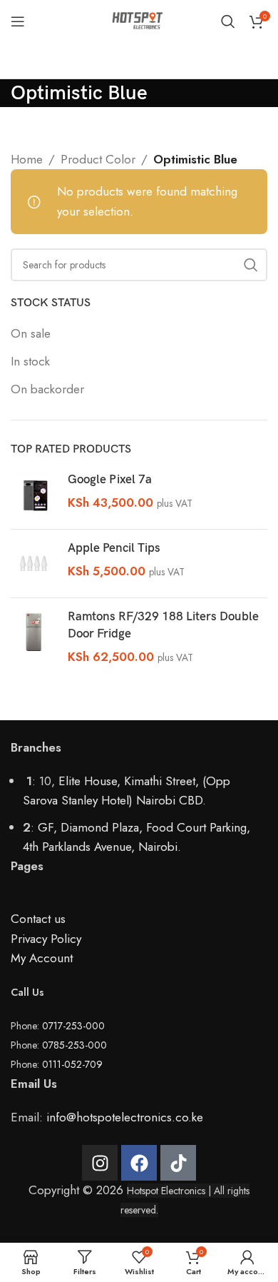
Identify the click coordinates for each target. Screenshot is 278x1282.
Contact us (38, 918)
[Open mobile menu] (18, 21)
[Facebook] (139, 1163)
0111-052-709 (72, 1064)
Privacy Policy (46, 938)
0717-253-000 (73, 1026)
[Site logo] (139, 20)
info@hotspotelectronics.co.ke (124, 1117)
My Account (42, 957)
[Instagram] (100, 1163)
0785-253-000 (74, 1045)
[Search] (228, 21)
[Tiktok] (178, 1163)
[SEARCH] (251, 264)
